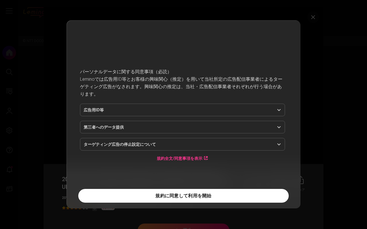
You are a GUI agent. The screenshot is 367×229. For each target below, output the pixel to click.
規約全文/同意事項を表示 (179, 158)
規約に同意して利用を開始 (183, 195)
